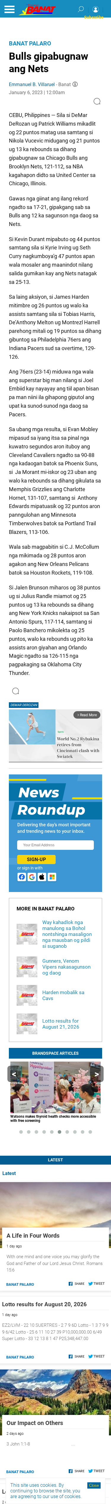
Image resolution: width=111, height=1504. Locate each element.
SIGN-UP (36, 859)
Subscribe (94, 17)
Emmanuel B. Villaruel (32, 84)
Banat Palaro (30, 43)
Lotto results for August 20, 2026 (44, 1304)
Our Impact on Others (35, 1422)
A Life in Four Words (33, 1235)
